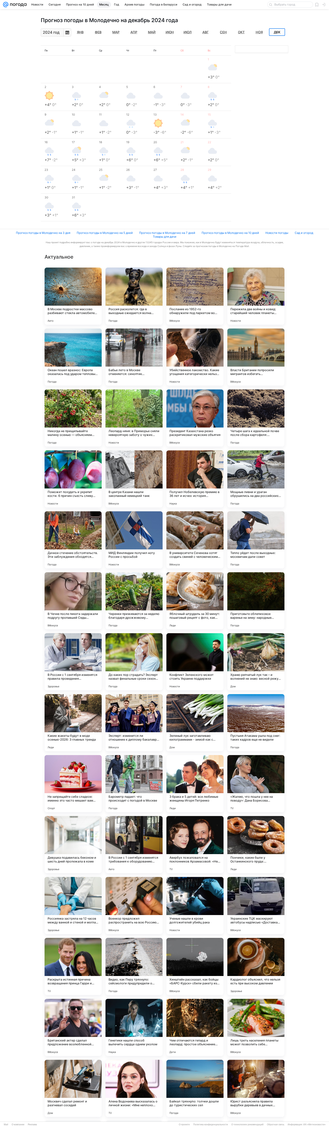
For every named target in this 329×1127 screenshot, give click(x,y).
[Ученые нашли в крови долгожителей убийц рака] (195, 905)
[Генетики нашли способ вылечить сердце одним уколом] (134, 1027)
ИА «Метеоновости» (314, 1124)
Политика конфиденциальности (210, 1124)
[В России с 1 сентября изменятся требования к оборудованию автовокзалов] (134, 844)
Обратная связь (275, 1124)
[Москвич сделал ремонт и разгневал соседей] (73, 1088)
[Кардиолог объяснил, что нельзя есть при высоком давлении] (255, 966)
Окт (241, 32)
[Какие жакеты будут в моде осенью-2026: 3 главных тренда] (73, 722)
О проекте (184, 1124)
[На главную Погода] (17, 4)
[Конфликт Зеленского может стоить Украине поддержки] (195, 661)
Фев (98, 32)
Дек (277, 32)
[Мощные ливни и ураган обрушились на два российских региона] (255, 479)
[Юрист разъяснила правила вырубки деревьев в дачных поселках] (255, 1088)
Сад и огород (304, 233)
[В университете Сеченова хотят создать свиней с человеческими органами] (195, 539)
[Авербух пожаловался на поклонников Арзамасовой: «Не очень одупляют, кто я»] (195, 844)
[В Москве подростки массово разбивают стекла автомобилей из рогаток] (73, 296)
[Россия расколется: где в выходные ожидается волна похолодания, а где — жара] (134, 296)
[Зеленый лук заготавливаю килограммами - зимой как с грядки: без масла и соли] (195, 722)
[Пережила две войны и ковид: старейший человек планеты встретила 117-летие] (255, 296)
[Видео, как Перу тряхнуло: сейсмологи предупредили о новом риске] (134, 966)
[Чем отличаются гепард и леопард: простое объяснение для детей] (195, 1027)
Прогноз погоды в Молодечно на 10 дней (230, 233)
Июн (170, 32)
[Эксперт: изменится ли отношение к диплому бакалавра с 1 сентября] (134, 722)
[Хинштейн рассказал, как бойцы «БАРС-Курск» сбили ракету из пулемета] (195, 966)
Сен (223, 32)
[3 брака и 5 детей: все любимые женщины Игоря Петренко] (195, 783)
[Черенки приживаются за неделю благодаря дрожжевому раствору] (134, 600)
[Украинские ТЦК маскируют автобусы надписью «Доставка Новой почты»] (255, 905)
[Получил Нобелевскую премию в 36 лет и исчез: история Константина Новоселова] (195, 479)
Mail (6, 1124)
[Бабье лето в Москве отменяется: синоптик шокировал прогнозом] (134, 357)
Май (152, 32)
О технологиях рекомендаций (247, 1124)
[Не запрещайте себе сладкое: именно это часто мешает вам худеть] (73, 783)
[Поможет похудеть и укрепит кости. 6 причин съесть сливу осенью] (73, 479)
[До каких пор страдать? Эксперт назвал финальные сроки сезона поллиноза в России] (134, 661)
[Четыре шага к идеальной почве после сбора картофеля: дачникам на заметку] (255, 418)
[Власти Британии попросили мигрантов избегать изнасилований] (255, 357)
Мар (116, 32)
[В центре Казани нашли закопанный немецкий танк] (134, 479)
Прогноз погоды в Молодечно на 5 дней (105, 233)
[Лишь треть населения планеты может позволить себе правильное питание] (255, 1027)
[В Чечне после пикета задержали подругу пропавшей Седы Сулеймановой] (73, 600)
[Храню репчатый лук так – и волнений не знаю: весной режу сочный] (255, 661)
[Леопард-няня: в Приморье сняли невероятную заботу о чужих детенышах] (134, 418)
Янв (80, 32)
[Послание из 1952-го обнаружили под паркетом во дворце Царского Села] (195, 296)
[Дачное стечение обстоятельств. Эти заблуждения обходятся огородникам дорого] (73, 539)
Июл (188, 32)
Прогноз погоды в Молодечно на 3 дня (43, 233)
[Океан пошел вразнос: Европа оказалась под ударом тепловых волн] (73, 357)
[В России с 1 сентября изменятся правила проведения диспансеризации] (73, 661)
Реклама (32, 1124)
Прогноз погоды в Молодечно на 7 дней (167, 233)
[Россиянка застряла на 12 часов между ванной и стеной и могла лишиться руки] (73, 905)
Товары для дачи (164, 236)
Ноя (259, 32)
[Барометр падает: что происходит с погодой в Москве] (134, 783)
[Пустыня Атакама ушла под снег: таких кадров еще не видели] (255, 722)
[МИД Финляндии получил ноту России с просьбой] (134, 539)
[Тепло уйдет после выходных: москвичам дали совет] (255, 539)
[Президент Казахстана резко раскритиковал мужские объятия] (195, 418)
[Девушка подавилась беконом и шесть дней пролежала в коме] (73, 844)
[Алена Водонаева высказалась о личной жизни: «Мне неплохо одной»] (134, 1088)
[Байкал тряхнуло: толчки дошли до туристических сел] (195, 1088)
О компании (18, 1124)
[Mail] (5, 4)
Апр (133, 32)
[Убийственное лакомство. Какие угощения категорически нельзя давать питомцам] (195, 357)
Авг (205, 32)
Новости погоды (276, 233)
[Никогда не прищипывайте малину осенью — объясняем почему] (73, 418)
